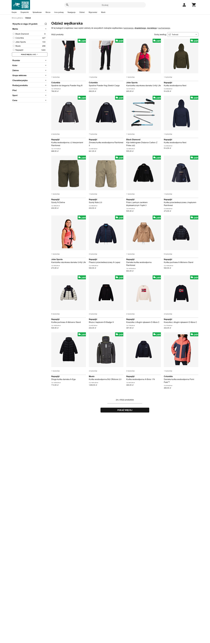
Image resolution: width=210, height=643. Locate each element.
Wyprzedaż (93, 12)
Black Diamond (133, 139)
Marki (103, 12)
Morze (48, 12)
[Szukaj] (67, 5)
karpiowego (128, 28)
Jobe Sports (132, 82)
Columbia (55, 82)
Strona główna (17, 18)
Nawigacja (71, 12)
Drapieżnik (25, 12)
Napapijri (168, 82)
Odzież (82, 12)
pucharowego (164, 28)
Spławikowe (37, 12)
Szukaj (105, 4)
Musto (92, 376)
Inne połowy (59, 12)
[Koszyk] (194, 4)
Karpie (14, 12)
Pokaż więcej (124, 410)
